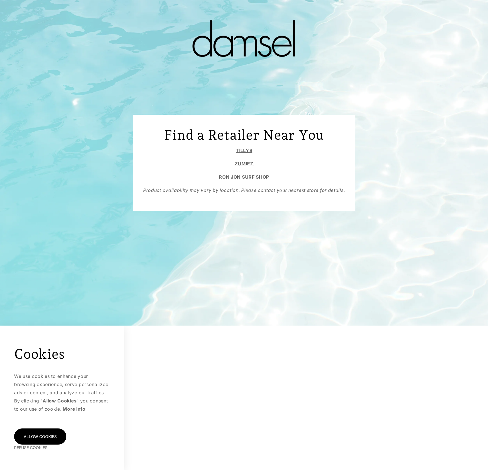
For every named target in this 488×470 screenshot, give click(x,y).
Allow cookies (40, 436)
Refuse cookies (30, 447)
